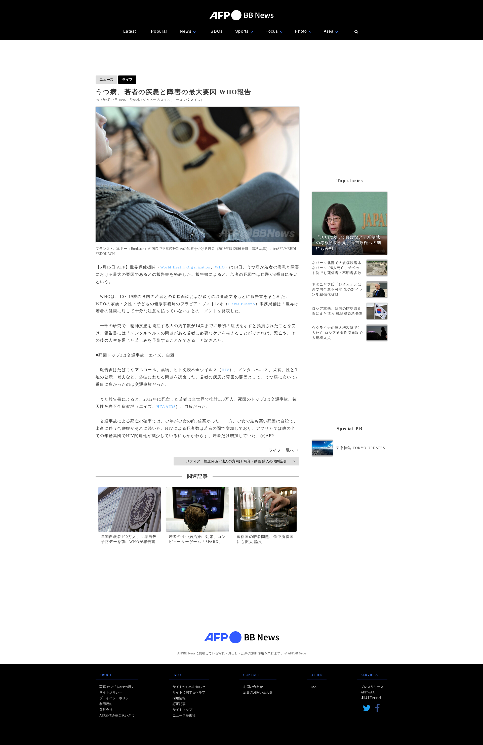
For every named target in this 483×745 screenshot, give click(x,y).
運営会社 (105, 710)
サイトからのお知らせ (189, 687)
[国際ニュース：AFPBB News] (241, 15)
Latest (129, 31)
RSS (313, 687)
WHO (220, 267)
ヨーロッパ (181, 100)
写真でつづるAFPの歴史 (117, 687)
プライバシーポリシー (115, 698)
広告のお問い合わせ (258, 692)
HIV (225, 370)
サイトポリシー (110, 692)
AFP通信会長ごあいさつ (117, 715)
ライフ (127, 79)
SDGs (217, 31)
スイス (195, 100)
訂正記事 (179, 704)
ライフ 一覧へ (283, 450)
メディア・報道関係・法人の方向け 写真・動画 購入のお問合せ (240, 461)
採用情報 (179, 698)
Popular (159, 31)
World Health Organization (185, 267)
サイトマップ (182, 710)
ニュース (106, 79)
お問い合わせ (253, 687)
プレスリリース (372, 687)
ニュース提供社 (184, 715)
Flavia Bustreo (241, 304)
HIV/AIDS (166, 407)
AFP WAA (368, 692)
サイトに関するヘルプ (189, 692)
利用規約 (105, 704)
